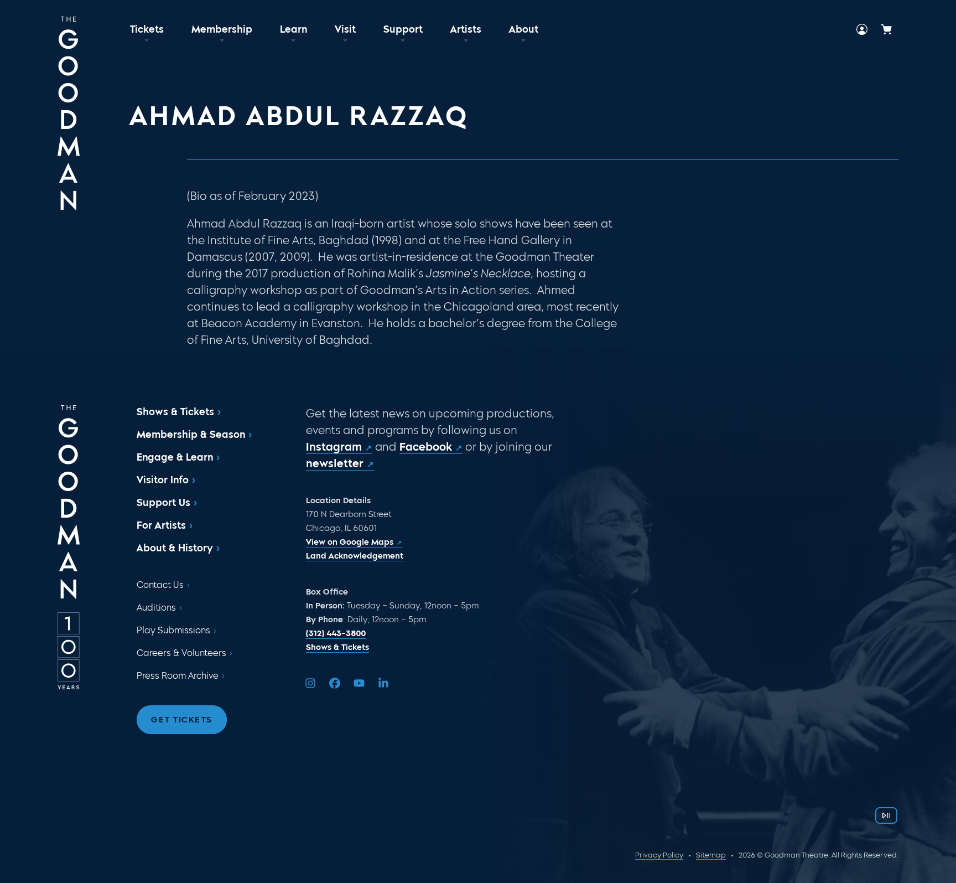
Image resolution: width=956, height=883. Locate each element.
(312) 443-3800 (336, 633)
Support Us (163, 503)
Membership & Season (191, 434)
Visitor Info (163, 480)
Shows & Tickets (175, 412)
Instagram (334, 446)
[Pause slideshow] (886, 815)
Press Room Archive (178, 675)
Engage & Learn (175, 457)
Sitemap (711, 855)
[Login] (862, 29)
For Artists (161, 525)
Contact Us (160, 585)
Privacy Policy (659, 855)
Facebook (425, 446)
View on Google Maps (349, 542)
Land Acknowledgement (354, 556)
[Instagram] (310, 683)
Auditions (156, 607)
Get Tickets (181, 720)
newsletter (334, 463)
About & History (175, 548)
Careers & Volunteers (181, 653)
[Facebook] (335, 683)
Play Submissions (173, 630)
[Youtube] (359, 683)
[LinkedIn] (383, 683)
